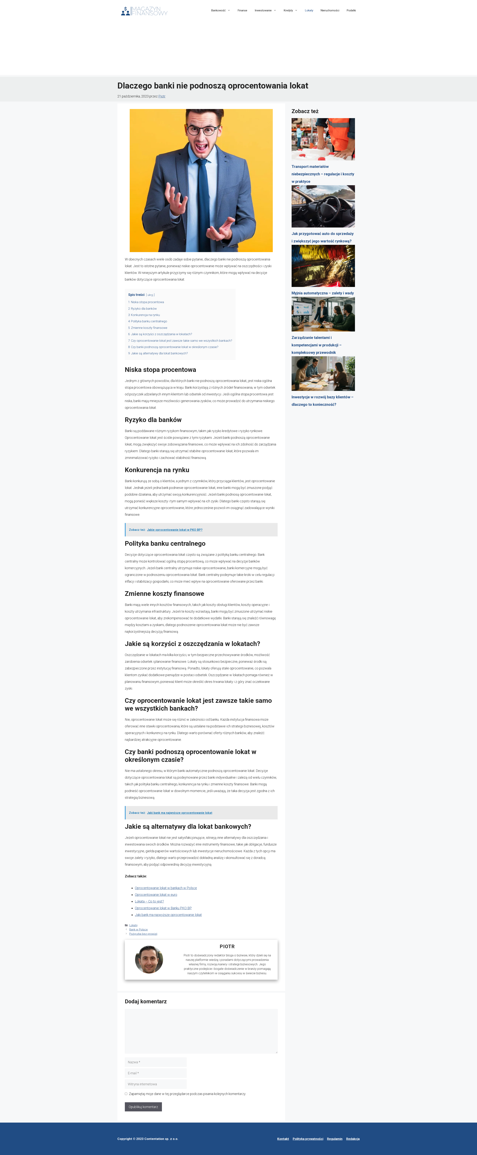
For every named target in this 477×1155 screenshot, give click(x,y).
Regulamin (334, 1139)
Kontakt (283, 1139)
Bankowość (218, 10)
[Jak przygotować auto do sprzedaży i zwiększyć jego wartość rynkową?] (323, 207)
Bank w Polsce (138, 929)
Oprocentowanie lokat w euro (156, 895)
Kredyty (288, 10)
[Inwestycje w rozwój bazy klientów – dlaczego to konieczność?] (323, 374)
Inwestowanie (263, 10)
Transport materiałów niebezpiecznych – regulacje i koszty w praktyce (323, 174)
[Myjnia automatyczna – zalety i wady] (323, 267)
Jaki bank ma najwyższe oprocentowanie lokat (168, 915)
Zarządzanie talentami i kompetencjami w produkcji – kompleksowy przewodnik (317, 345)
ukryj (150, 295)
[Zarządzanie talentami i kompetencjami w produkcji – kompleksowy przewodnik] (323, 315)
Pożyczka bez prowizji (143, 934)
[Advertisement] (238, 49)
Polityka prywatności (308, 1139)
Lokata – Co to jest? (149, 901)
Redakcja (353, 1139)
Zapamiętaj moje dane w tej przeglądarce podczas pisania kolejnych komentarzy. (187, 1094)
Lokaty (309, 10)
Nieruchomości (330, 10)
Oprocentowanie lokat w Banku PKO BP (163, 908)
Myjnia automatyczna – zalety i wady (323, 293)
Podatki (351, 10)
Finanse (242, 10)
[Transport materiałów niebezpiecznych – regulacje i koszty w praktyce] (323, 140)
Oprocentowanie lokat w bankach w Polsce (166, 888)
